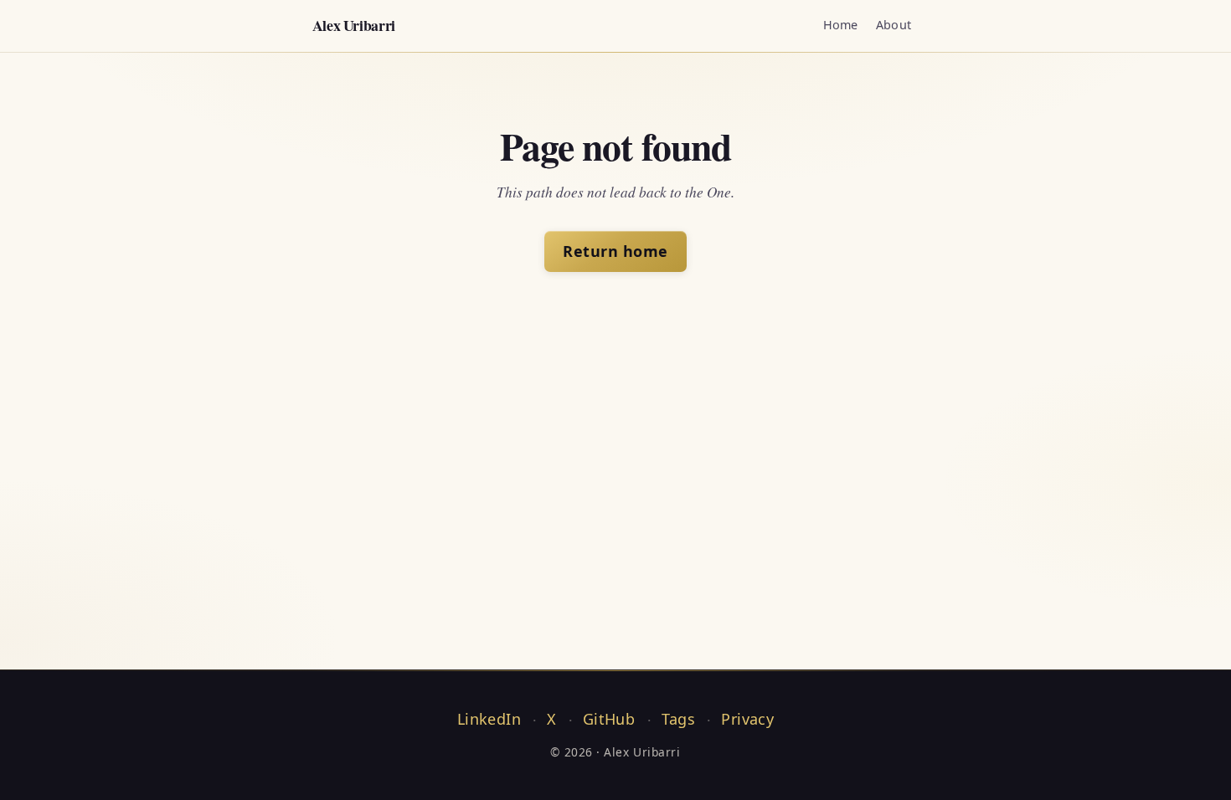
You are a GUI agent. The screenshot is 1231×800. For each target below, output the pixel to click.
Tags (678, 719)
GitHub (609, 719)
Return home (615, 251)
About (893, 25)
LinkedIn (489, 719)
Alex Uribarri (353, 25)
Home (840, 25)
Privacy (747, 719)
